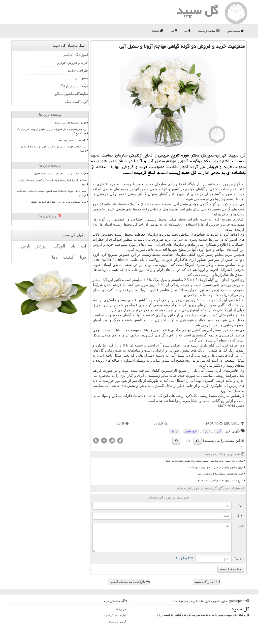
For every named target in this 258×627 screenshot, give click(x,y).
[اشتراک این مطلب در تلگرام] (112, 440)
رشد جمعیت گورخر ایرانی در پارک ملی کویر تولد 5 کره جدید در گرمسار (53, 148)
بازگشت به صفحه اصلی (128, 582)
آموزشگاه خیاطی (75, 55)
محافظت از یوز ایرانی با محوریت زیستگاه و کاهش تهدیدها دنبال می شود (52, 182)
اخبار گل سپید (205, 582)
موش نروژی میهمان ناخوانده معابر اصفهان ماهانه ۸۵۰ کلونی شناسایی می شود (204, 460)
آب (186, 31)
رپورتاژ (42, 246)
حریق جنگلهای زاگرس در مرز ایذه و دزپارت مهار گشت (215, 467)
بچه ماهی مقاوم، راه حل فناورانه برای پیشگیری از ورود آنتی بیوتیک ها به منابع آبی (51, 131)
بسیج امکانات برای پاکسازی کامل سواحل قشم (220, 480)
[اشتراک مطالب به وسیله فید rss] (96, 440)
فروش (214, 224)
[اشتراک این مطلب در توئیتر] (120, 440)
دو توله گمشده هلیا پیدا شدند (70, 122)
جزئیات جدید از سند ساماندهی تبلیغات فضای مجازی (60, 173)
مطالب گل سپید (207, 31)
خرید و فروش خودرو (72, 63)
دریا (174, 431)
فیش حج (81, 78)
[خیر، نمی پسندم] (176, 441)
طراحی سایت (77, 70)
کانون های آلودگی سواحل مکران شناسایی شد (220, 474)
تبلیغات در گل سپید (115, 615)
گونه (212, 204)
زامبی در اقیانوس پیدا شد (72, 140)
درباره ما (121, 609)
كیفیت (68, 257)
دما (173, 31)
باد (206, 431)
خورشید (191, 431)
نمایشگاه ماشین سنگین (70, 94)
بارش (25, 246)
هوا (141, 386)
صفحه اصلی (234, 31)
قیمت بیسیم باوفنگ (73, 86)
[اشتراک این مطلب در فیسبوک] (104, 440)
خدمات (156, 31)
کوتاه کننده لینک (76, 102)
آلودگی (59, 246)
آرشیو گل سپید (117, 621)
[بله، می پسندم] (198, 441)
